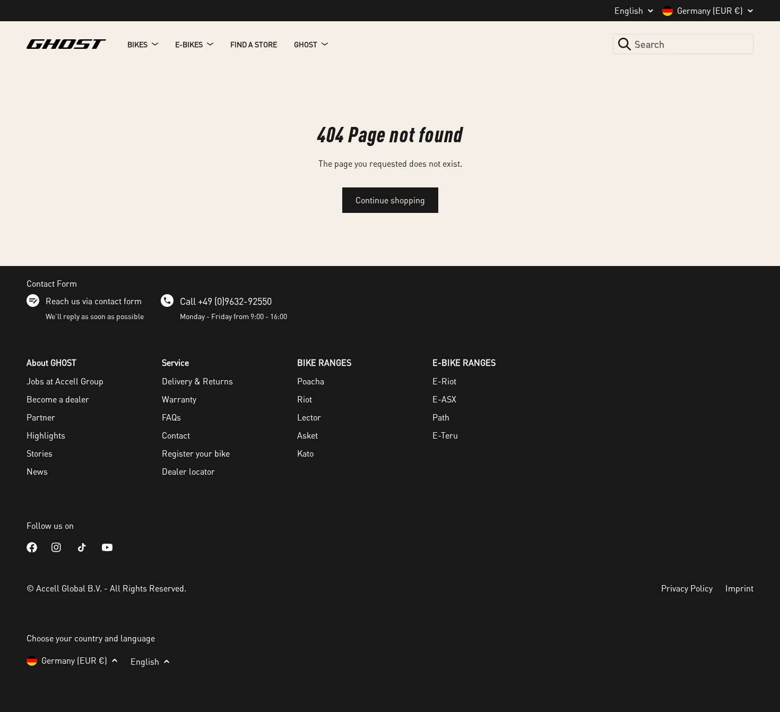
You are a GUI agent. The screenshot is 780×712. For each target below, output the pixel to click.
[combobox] (683, 44)
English (628, 10)
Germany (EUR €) (710, 10)
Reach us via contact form (94, 300)
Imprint (739, 588)
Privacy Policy (687, 588)
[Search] (624, 44)
